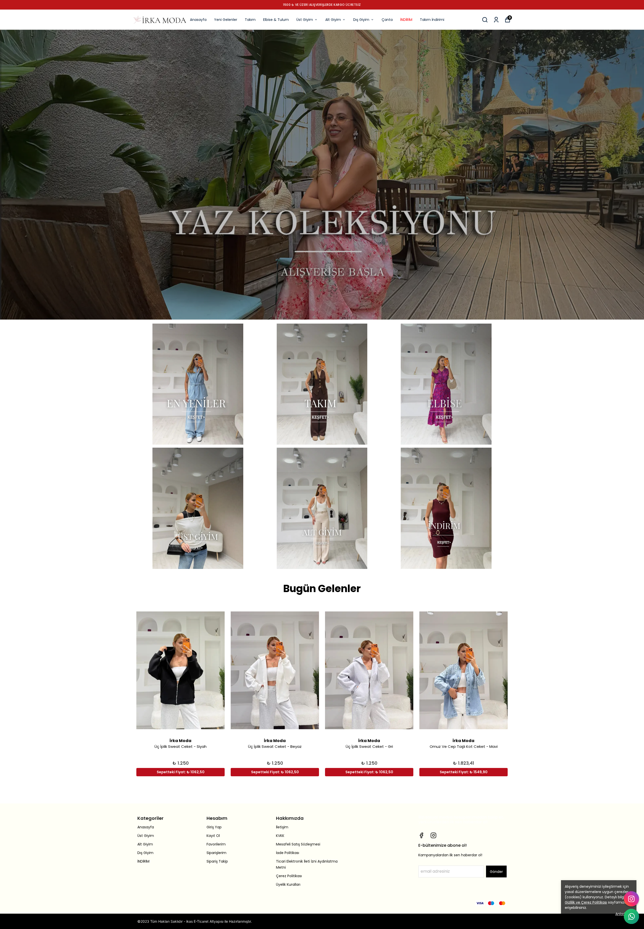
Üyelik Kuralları (288, 884)
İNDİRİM (406, 19)
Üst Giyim (304, 19)
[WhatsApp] (631, 916)
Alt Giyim (333, 19)
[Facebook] (421, 835)
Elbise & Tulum (276, 19)
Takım (250, 19)
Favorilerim (216, 844)
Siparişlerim (216, 852)
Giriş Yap (214, 827)
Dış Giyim (361, 19)
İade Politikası (287, 852)
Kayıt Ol (213, 835)
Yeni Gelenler (225, 19)
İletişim (282, 827)
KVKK (280, 835)
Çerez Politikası (289, 875)
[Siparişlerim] (496, 20)
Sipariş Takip (217, 861)
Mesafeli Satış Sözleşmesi (298, 844)
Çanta (387, 19)
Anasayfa (198, 19)
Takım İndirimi (432, 19)
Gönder (496, 871)
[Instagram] (433, 835)
